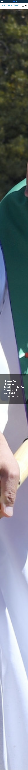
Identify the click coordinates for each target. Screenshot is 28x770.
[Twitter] (16, 1)
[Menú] (22, 6)
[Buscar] (26, 6)
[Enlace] (10, 6)
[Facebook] (14, 1)
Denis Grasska (11, 396)
